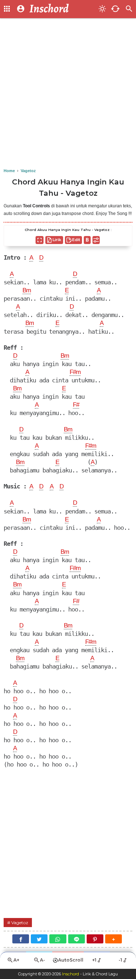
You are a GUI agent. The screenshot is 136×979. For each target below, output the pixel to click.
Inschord (70, 973)
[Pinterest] (95, 938)
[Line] (76, 938)
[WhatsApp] (57, 938)
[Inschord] (62, 9)
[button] (113, 938)
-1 (120, 960)
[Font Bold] (87, 240)
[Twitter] (39, 938)
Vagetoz (19, 922)
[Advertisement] (68, 93)
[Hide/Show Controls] (96, 240)
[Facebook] (20, 938)
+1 (94, 960)
